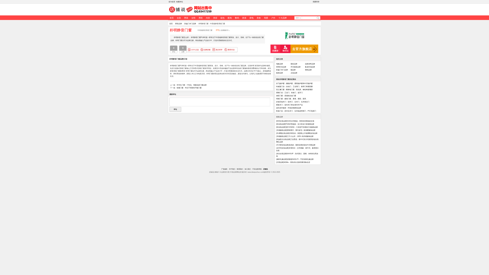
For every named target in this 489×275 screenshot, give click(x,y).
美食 (259, 18)
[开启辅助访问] (320, 2)
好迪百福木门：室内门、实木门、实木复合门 (292, 102)
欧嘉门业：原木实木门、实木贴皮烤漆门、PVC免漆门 (296, 111)
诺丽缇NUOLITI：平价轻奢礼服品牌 (300, 159)
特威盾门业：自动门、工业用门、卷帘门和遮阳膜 (294, 86)
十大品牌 (283, 18)
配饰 (230, 18)
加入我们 (248, 169)
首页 (172, 18)
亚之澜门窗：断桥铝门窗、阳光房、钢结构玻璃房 (294, 90)
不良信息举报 (257, 169)
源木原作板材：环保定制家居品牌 (288, 108)
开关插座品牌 (296, 67)
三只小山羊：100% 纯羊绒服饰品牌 (300, 136)
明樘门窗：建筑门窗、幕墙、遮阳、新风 (291, 99)
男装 (186, 18)
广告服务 (224, 169)
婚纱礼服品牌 (282, 159)
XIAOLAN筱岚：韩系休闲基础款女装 (300, 121)
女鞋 (193, 18)
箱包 (222, 18)
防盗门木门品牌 (190, 24)
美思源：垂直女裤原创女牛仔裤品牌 (302, 145)
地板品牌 (279, 64)
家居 (244, 18)
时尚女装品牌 (282, 121)
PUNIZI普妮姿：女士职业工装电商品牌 (300, 124)
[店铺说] (191, 13)
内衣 (208, 18)
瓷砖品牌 (294, 64)
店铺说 (265, 169)
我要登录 (316, 2)
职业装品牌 (281, 124)
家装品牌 (178, 24)
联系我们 (240, 169)
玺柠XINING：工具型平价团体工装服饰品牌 (302, 127)
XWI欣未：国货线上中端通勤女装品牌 (303, 133)
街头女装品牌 (282, 154)
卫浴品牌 (294, 73)
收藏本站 (179, 2)
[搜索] (318, 18)
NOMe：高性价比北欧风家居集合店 (297, 162)
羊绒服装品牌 (282, 130)
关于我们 (232, 169)
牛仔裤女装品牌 (282, 145)
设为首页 (172, 2)
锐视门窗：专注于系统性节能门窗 (189, 88)
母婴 (266, 18)
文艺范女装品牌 (282, 148)
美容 (215, 18)
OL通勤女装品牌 (283, 133)
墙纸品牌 (308, 70)
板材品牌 (279, 73)
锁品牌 (293, 70)
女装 (179, 18)
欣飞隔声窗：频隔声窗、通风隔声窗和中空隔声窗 (294, 83)
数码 (237, 18)
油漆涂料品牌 (310, 64)
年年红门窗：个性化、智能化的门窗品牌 (192, 85)
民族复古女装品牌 (283, 139)
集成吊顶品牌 (310, 67)
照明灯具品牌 (281, 67)
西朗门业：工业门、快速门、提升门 (289, 93)
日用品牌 (280, 162)
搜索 (297, 18)
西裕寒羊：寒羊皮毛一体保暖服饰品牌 (301, 130)
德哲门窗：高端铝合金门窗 (286, 96)
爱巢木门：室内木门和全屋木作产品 (289, 105)
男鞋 (201, 18)
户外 (273, 18)
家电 (251, 18)
